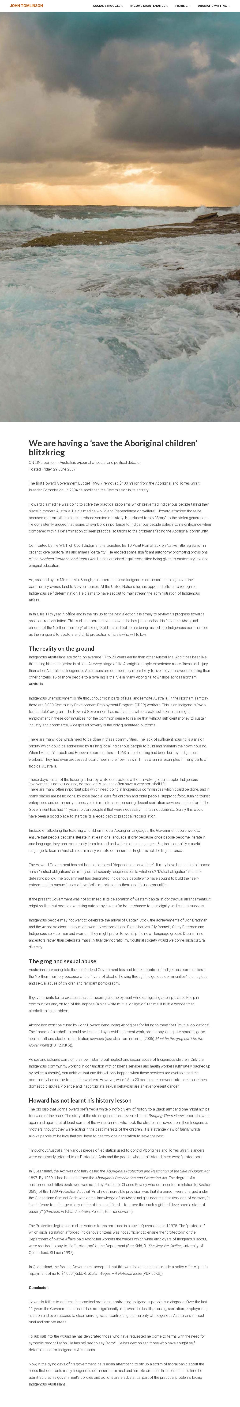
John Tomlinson (26, 6)
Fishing (181, 5)
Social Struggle (107, 5)
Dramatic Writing (213, 5)
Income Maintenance (148, 5)
